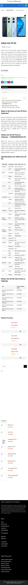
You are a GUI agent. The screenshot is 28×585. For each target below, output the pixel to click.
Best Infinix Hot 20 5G (17, 77)
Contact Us (3, 528)
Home (2, 10)
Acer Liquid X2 (14, 325)
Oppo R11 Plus (14, 351)
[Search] (19, 5)
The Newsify (4, 541)
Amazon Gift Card (5, 571)
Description (5, 87)
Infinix (2, 75)
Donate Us (3, 536)
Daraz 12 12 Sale (5, 565)
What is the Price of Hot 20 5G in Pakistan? (11, 100)
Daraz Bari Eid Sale (5, 567)
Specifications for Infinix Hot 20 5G (10, 105)
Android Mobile (9, 10)
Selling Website (4, 530)
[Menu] (1, 5)
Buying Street (4, 545)
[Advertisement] (12, 395)
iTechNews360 (4, 543)
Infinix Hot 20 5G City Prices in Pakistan (11, 107)
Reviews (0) (5, 92)
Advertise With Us (5, 526)
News (2, 522)
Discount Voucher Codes (6, 559)
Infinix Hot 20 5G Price (8, 78)
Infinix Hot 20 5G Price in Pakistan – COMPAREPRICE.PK (10, 102)
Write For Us (4, 524)
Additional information (7, 89)
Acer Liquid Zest (15, 338)
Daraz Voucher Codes (6, 561)
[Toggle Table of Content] (23, 98)
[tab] (14, 87)
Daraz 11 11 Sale (5, 563)
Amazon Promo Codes (6, 569)
